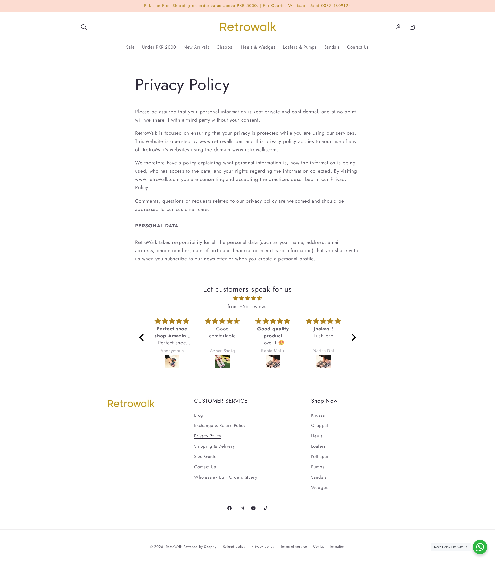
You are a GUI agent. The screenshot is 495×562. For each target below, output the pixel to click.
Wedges (319, 487)
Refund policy (234, 546)
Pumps (318, 467)
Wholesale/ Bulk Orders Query (225, 477)
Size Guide (205, 456)
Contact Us (205, 467)
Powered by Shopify (200, 546)
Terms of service (293, 546)
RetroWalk (174, 546)
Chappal (319, 425)
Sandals (319, 477)
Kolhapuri (320, 456)
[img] (248, 298)
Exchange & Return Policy (219, 425)
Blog (198, 415)
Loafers (318, 446)
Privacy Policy (207, 436)
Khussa (318, 415)
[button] (84, 27)
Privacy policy (263, 546)
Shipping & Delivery (214, 446)
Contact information (329, 546)
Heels (317, 436)
